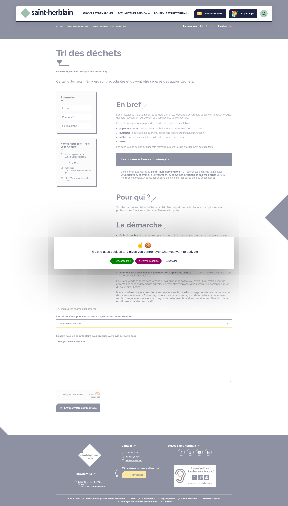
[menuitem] (97, 13)
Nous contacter (214, 13)
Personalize (171, 261)
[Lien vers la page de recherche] (264, 13)
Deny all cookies (149, 261)
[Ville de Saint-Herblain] (46, 17)
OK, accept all (123, 261)
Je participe (247, 13)
